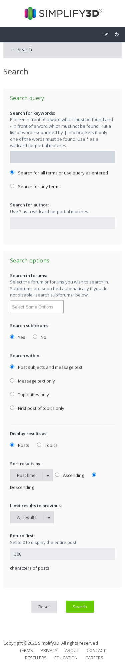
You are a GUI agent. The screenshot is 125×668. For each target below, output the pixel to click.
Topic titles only (33, 395)
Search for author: (29, 205)
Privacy (49, 650)
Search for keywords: (32, 113)
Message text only (36, 381)
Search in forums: (28, 275)
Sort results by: (25, 464)
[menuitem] (116, 34)
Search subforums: (29, 325)
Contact (96, 650)
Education (66, 658)
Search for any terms (39, 186)
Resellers (36, 658)
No (43, 337)
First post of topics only (40, 408)
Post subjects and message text (49, 367)
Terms (26, 650)
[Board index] (62, 13)
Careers (94, 658)
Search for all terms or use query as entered (62, 173)
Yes (21, 337)
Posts (23, 445)
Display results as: (28, 434)
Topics (51, 445)
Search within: (25, 356)
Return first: (22, 536)
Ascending (73, 475)
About (72, 650)
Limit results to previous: (36, 506)
